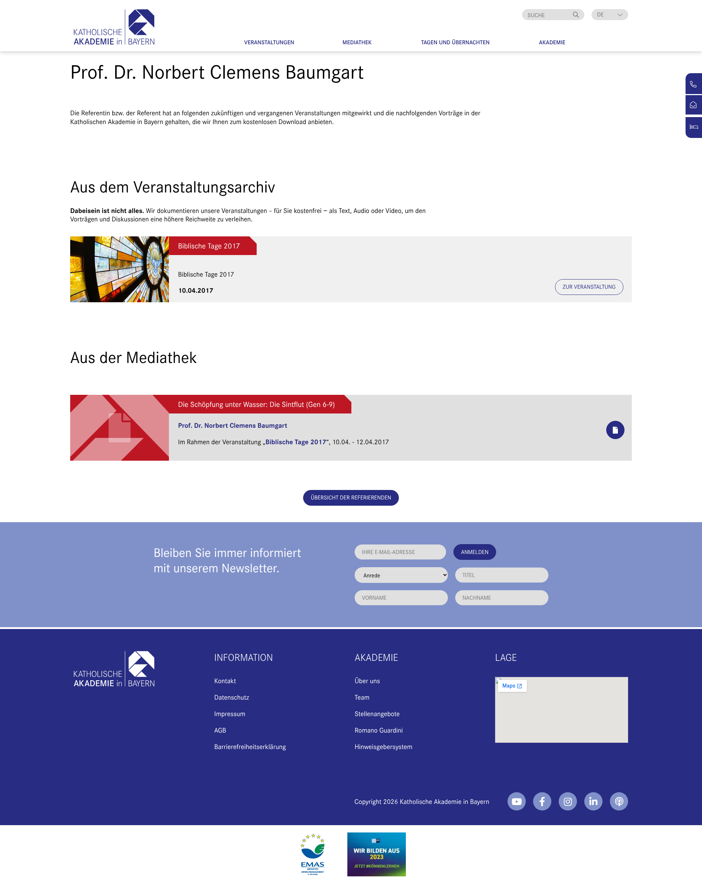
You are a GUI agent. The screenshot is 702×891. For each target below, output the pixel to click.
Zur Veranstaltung (589, 287)
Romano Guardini (379, 729)
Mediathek (357, 42)
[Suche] (577, 14)
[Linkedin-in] (593, 801)
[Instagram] (568, 801)
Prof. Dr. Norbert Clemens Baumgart (232, 425)
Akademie (552, 42)
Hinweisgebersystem (383, 746)
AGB (220, 729)
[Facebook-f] (542, 801)
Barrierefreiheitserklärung (250, 746)
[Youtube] (516, 801)
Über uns (367, 680)
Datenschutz (231, 696)
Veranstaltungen (269, 42)
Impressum (229, 713)
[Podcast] (619, 801)
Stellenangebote (377, 713)
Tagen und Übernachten (455, 42)
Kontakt (225, 680)
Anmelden (474, 551)
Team (362, 696)
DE (600, 14)
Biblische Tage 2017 (209, 246)
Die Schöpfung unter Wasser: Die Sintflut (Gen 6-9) (256, 404)
